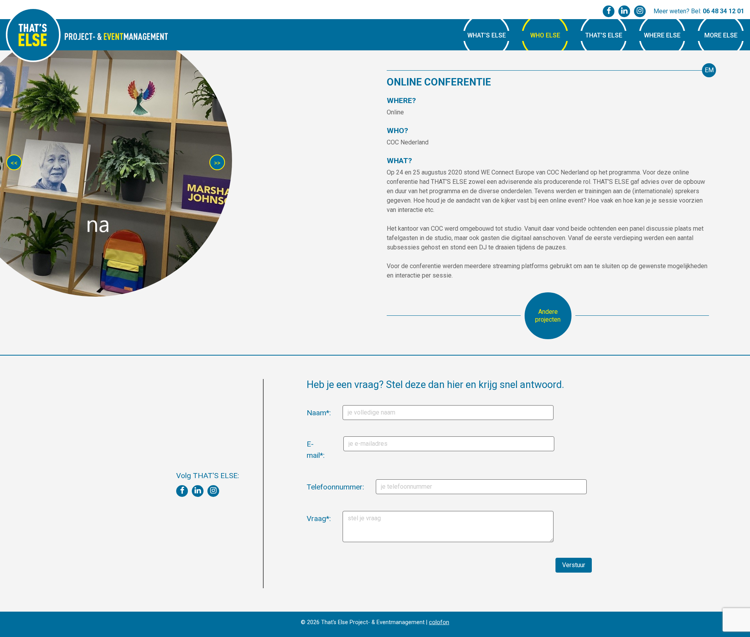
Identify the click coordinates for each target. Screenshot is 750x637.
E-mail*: (309, 449)
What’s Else (486, 35)
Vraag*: (309, 518)
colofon (439, 622)
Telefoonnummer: (312, 486)
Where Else (662, 35)
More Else (721, 35)
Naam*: (309, 412)
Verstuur (573, 565)
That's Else (33, 34)
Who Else (545, 35)
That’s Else (603, 35)
